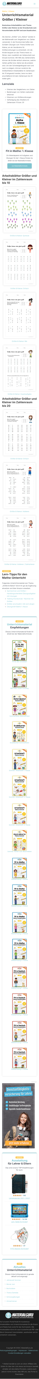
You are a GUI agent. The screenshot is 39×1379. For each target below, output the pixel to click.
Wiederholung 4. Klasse (19, 960)
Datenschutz (33, 1350)
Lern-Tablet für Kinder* (19, 1222)
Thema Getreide (12, 1293)
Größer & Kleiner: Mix (19, 341)
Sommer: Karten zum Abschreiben (19, 851)
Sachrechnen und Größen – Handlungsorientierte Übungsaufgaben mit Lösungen (21, 593)
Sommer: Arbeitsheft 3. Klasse (19, 797)
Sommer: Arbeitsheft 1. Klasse (19, 770)
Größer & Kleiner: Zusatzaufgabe (19, 394)
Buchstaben (10, 1288)
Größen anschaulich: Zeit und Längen (20, 604)
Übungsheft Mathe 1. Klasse (17, 607)
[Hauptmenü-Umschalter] (34, 4)
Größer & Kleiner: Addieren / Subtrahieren (19, 564)
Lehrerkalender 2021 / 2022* (19, 1198)
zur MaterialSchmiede (19, 166)
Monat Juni (10, 1284)
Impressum (23, 1350)
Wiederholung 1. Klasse (19, 879)
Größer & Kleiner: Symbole (19, 236)
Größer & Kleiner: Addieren (19, 511)
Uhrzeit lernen (11, 1301)
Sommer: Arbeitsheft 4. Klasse (19, 825)
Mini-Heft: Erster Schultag (19, 688)
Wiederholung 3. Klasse (19, 934)
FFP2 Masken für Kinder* (19, 1249)
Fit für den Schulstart (19, 662)
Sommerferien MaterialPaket (20, 716)
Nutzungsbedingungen (8, 1350)
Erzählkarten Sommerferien (19, 743)
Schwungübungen (13, 1297)
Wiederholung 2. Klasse (19, 906)
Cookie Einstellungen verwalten (19, 1353)
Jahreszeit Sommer (13, 1280)
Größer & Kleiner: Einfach (19, 288)
